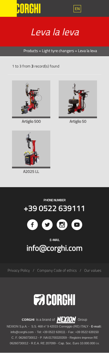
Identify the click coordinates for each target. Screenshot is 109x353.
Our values (92, 270)
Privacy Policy (19, 270)
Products (30, 51)
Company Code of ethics (57, 270)
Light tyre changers (58, 51)
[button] (77, 8)
